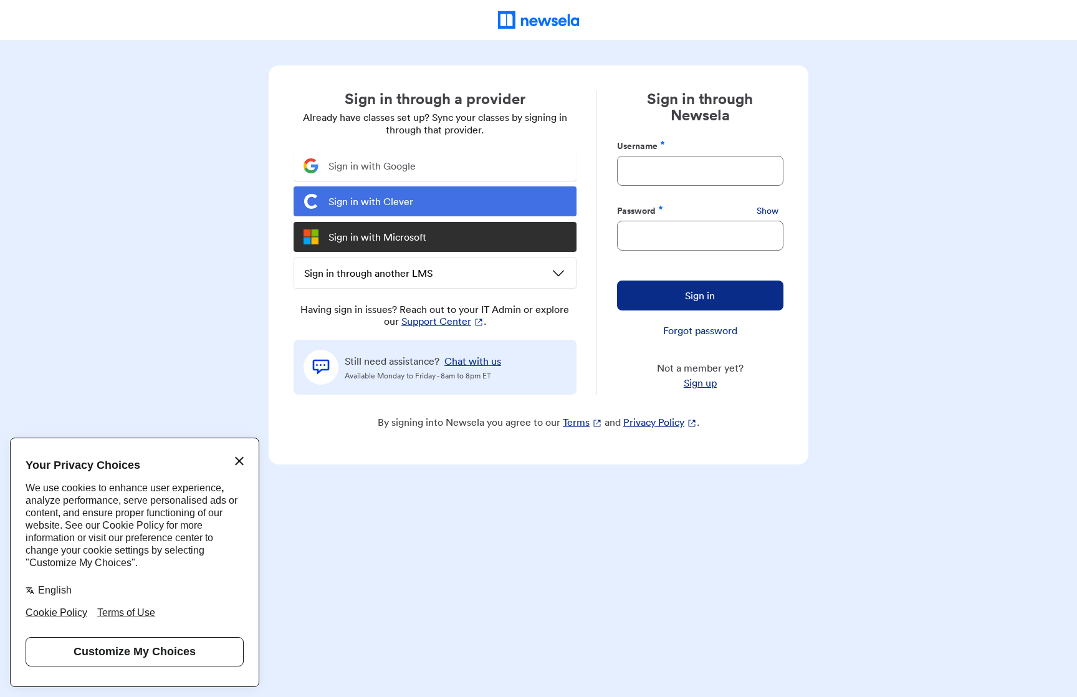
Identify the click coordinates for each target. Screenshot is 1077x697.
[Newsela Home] (539, 20)
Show (767, 210)
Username (637, 145)
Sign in (700, 295)
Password (636, 210)
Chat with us (472, 361)
